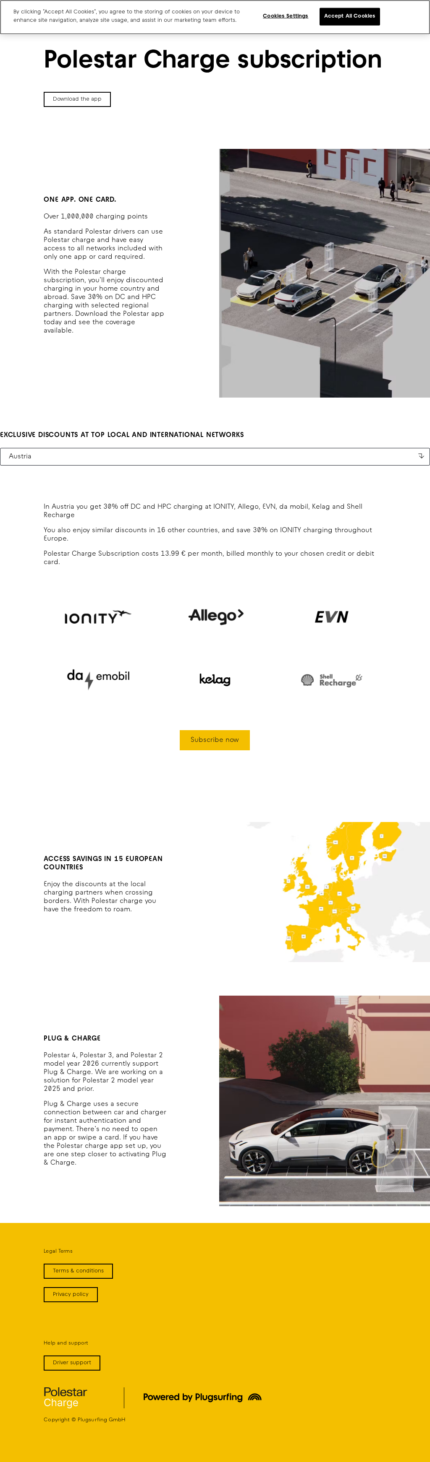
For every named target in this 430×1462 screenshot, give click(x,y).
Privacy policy (71, 1294)
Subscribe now (215, 740)
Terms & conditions (78, 1271)
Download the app (77, 99)
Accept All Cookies (349, 16)
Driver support (72, 1363)
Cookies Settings (285, 16)
